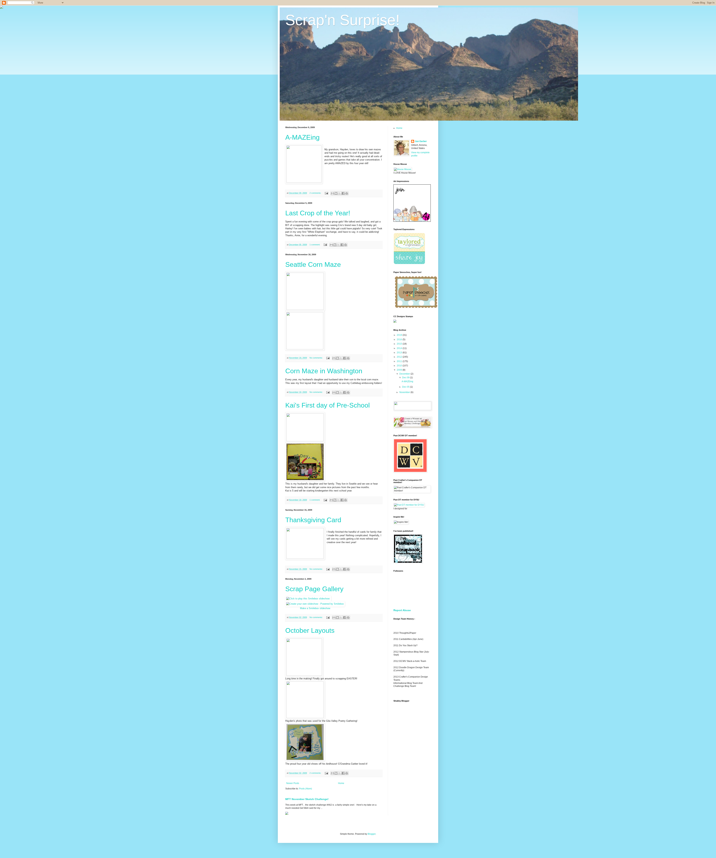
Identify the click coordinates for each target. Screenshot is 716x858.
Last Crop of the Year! (317, 213)
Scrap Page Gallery (314, 589)
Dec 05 (406, 387)
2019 (400, 335)
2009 (400, 370)
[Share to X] (339, 193)
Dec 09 (406, 377)
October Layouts (310, 630)
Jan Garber (421, 141)
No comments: (316, 358)
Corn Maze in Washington (323, 371)
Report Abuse (402, 610)
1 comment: (315, 244)
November (405, 392)
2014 (400, 348)
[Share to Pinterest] (346, 193)
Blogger (372, 834)
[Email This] (332, 193)
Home (341, 783)
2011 (400, 361)
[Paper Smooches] (416, 308)
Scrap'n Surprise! (342, 20)
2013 (400, 352)
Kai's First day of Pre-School (327, 405)
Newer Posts (292, 783)
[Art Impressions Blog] (412, 221)
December (405, 374)
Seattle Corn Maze (313, 264)
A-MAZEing (302, 137)
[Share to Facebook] (343, 193)
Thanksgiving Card (313, 520)
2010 (400, 365)
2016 (400, 339)
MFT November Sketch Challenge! (307, 799)
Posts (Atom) (305, 788)
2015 (400, 343)
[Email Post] (326, 193)
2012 (400, 357)
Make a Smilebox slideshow (315, 608)
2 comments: (316, 193)
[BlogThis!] (336, 193)
